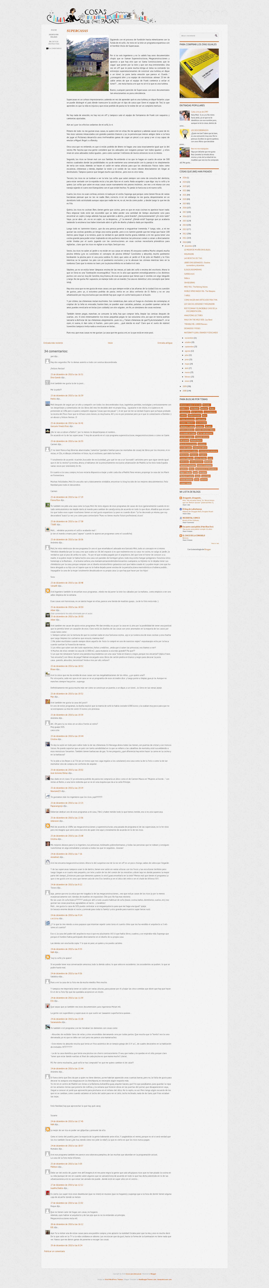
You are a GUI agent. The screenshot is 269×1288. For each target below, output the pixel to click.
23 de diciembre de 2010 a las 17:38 (67, 521)
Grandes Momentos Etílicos (205, 430)
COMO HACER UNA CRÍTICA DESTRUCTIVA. (201, 300)
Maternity (204, 408)
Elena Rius (55, 500)
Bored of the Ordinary (191, 520)
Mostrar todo (215, 543)
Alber (53, 610)
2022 (185, 190)
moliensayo (202, 444)
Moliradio (208, 462)
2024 (185, 182)
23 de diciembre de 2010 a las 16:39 (67, 395)
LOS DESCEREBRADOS (199, 130)
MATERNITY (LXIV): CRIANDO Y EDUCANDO (201, 332)
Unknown (55, 821)
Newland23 (56, 791)
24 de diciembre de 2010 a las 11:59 (67, 997)
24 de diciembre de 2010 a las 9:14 (66, 915)
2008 (185, 391)
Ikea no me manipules (199, 148)
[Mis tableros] (224, 13)
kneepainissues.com (164, 1279)
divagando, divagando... (192, 498)
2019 (185, 203)
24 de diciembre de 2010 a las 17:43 (67, 1121)
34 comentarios (55, 48)
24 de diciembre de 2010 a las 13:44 (67, 1068)
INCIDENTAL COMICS (191, 518)
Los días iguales (185, 447)
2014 (185, 225)
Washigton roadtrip (186, 476)
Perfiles (211, 408)
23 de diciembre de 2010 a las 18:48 (67, 582)
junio (187, 359)
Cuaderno (203, 455)
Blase (53, 669)
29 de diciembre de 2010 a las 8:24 (66, 1245)
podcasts (183, 415)
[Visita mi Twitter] (192, 13)
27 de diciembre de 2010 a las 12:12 (67, 1185)
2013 (185, 229)
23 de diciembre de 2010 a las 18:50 (67, 607)
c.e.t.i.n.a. (55, 918)
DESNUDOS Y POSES (192, 328)
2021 (185, 195)
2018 (185, 208)
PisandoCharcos (196, 440)
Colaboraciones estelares (188, 451)
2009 (185, 386)
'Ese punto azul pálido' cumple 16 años (197, 529)
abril (187, 368)
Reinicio (185, 538)
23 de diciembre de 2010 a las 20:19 (67, 788)
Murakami (202, 472)
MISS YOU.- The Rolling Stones (196, 287)
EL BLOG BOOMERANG (193, 269)
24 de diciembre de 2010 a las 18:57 (67, 1145)
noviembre (189, 338)
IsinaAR (54, 585)
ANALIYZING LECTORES (193, 315)
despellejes (199, 426)
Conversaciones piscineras (208, 451)
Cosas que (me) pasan (133, 1274)
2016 (185, 216)
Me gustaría (184, 440)
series (197, 479)
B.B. (52, 1227)
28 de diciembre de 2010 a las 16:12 (67, 1224)
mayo (187, 364)
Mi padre (209, 426)
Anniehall (55, 857)
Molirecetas (184, 462)
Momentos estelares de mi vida (190, 405)
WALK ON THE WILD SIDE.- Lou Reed (198, 320)
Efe (52, 1001)
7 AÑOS (187, 295)
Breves (191, 469)
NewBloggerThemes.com (147, 1279)
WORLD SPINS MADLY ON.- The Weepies (199, 291)
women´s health (185, 483)
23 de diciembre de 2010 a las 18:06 (67, 539)
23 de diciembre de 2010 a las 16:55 (67, 441)
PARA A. (187, 278)
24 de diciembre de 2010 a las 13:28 (67, 1019)
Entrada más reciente (53, 343)
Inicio (110, 343)
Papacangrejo (57, 806)
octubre (188, 342)
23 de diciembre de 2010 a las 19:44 (67, 736)
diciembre (189, 246)
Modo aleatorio (197, 412)
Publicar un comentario (54, 1251)
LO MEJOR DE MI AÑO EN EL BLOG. (197, 250)
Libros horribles (200, 458)
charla (197, 476)
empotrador (206, 476)
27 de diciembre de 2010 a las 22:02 (67, 1203)
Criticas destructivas (187, 419)
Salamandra (56, 1022)
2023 (185, 186)
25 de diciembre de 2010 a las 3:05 (66, 1163)
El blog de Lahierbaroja (192, 509)
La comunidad (201, 422)
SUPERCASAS (77, 31)
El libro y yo (184, 408)
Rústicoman (184, 455)
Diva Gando (56, 377)
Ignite (195, 472)
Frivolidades (195, 408)
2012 (185, 233)
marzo (187, 372)
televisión (204, 479)
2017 (185, 212)
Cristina (54, 739)
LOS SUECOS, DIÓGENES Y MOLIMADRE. (199, 304)
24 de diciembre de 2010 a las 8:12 (66, 884)
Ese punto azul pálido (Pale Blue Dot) (198, 527)
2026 (185, 177)
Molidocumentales (194, 415)
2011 (185, 238)
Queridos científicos (187, 437)
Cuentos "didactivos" (187, 422)
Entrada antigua (165, 343)
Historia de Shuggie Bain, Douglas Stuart (198, 511)
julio (187, 355)
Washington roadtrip (187, 426)
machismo (183, 469)
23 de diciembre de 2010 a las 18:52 (67, 666)
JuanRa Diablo (57, 1188)
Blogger (207, 549)
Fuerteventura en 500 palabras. (206, 469)
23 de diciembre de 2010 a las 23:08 (67, 835)
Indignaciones (185, 412)
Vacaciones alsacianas (187, 465)
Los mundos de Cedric (187, 433)
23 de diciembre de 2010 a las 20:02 (67, 769)
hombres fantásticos (187, 430)
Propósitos (194, 455)
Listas (210, 458)
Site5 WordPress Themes (114, 1279)
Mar (52, 696)
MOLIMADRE (189, 254)
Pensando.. (206, 405)
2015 (185, 221)
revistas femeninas (186, 479)
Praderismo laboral (200, 447)
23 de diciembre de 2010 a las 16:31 (67, 374)
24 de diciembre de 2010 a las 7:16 (66, 854)
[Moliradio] (216, 13)
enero (187, 381)
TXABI (53, 524)
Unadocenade (200, 419)
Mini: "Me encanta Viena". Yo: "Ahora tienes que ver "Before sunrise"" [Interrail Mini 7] (198, 501)
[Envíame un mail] (208, 13)
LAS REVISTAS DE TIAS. (193, 258)
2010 (185, 242)
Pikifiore (54, 1166)
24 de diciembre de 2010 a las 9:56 (66, 973)
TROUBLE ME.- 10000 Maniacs (195, 324)
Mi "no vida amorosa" (205, 433)
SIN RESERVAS (189, 282)
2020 (185, 199)
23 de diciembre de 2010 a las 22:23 (67, 803)
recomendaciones (210, 412)
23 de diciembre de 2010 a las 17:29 (67, 497)
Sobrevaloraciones (196, 462)
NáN (52, 952)
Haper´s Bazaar (185, 472)
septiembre (189, 346)
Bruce (205, 415)
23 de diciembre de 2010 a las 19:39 (67, 714)
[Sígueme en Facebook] (200, 13)
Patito (53, 398)
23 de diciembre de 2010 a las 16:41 (67, 423)
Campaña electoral (202, 437)
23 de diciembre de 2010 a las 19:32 (67, 693)
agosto (188, 351)
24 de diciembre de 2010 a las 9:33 (66, 949)
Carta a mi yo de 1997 (199, 112)
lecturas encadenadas (204, 465)
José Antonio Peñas (59, 773)
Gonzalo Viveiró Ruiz (60, 426)
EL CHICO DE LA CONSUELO (194, 535)
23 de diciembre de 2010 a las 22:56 (67, 817)
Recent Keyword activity (188, 444)
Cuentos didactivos (186, 458)
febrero (188, 377)
